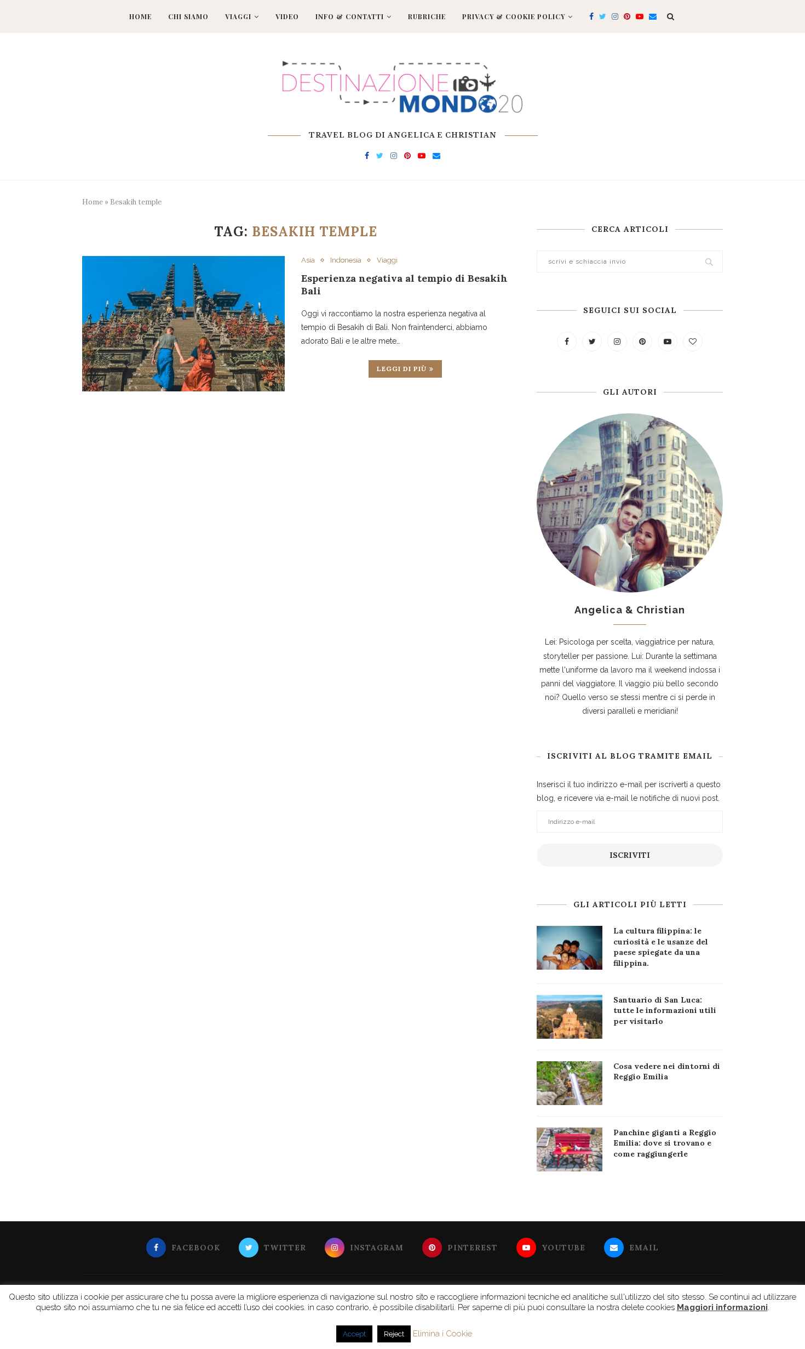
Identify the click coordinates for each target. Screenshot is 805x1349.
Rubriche (427, 16)
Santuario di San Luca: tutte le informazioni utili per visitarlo (664, 1010)
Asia (308, 260)
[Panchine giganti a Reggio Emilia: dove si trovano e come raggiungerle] (569, 1149)
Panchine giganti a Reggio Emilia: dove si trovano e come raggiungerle (664, 1143)
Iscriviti (630, 855)
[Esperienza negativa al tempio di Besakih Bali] (183, 323)
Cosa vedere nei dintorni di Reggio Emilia (666, 1071)
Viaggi (238, 16)
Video (287, 16)
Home (140, 16)
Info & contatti (349, 16)
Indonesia (345, 260)
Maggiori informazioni (722, 1307)
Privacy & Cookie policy (513, 16)
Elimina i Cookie (442, 1334)
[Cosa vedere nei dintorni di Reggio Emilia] (569, 1083)
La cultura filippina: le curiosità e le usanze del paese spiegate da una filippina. (660, 947)
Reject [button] (394, 1334)
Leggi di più (402, 369)
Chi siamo (188, 16)
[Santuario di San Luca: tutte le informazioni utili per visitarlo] (569, 1017)
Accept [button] (354, 1334)
